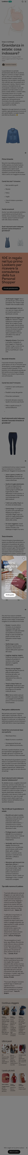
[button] (24, 558)
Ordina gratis (10, 595)
